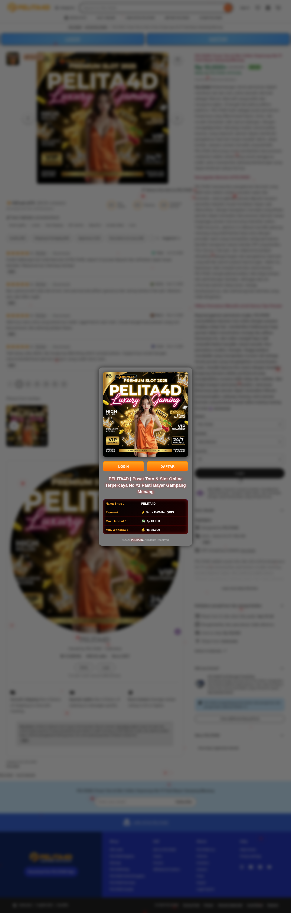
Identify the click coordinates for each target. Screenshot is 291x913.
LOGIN (123, 466)
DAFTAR (167, 466)
